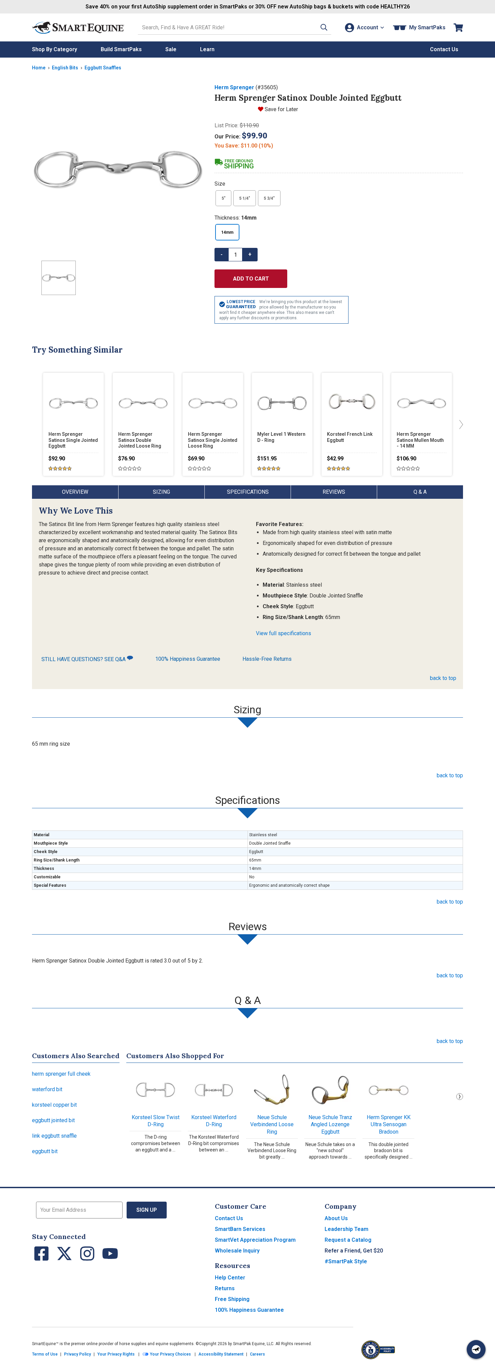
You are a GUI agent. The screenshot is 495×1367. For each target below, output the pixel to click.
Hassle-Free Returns (267, 659)
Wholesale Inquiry (237, 1250)
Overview (75, 492)
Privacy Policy (77, 1354)
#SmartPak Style (346, 1261)
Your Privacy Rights (116, 1354)
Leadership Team (346, 1229)
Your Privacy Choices (170, 1354)
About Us (336, 1218)
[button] (324, 27)
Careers (257, 1354)
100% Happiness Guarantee (187, 659)
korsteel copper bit (54, 1105)
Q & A (420, 492)
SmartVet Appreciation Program (255, 1240)
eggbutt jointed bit (53, 1120)
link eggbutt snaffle (54, 1136)
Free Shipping (232, 1299)
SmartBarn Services (240, 1229)
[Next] (459, 424)
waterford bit (47, 1089)
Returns (225, 1288)
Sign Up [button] (146, 1210)
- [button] (222, 254)
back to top (443, 678)
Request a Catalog (348, 1240)
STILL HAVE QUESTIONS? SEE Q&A (84, 659)
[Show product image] (118, 169)
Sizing (161, 492)
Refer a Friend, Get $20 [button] (354, 1250)
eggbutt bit (45, 1151)
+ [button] (250, 254)
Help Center (230, 1277)
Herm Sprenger (234, 87)
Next (459, 1096)
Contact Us (229, 1218)
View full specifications (283, 633)
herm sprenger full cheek (61, 1074)
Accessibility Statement (220, 1354)
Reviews (334, 492)
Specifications (248, 492)
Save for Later (281, 109)
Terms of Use (45, 1354)
